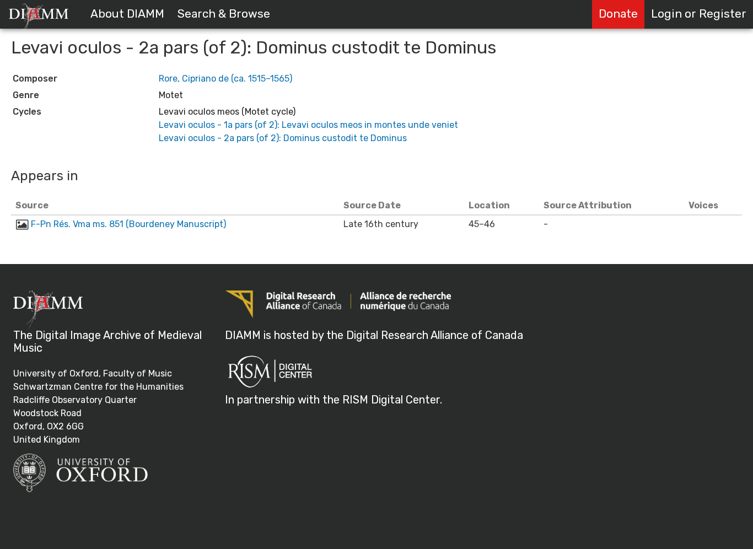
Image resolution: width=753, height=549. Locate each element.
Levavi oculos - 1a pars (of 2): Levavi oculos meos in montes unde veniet (308, 125)
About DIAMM (127, 13)
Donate (618, 13)
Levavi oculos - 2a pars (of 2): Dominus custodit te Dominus (283, 138)
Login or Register (698, 13)
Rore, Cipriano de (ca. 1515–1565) (225, 78)
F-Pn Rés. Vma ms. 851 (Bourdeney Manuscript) (128, 224)
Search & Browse (224, 13)
